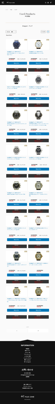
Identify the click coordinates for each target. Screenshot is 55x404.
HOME (7, 9)
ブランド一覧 (27, 352)
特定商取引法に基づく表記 (27, 388)
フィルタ (43, 31)
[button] (48, 31)
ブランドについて (27, 354)
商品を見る (16, 63)
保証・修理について (27, 384)
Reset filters (9, 35)
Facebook (28, 359)
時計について (27, 350)
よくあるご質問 (27, 356)
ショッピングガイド (27, 358)
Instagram (28, 361)
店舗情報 (27, 376)
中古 (11, 9)
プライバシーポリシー (27, 386)
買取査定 (27, 348)
